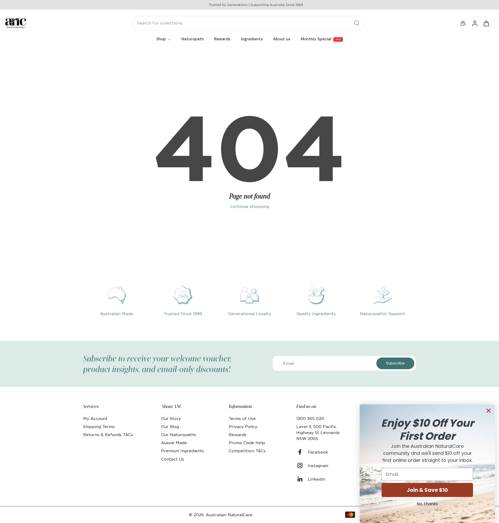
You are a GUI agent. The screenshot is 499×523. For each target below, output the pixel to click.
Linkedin (316, 479)
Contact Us (172, 459)
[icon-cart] (486, 23)
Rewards (237, 434)
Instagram (318, 465)
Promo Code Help (247, 443)
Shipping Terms (99, 426)
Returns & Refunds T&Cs (108, 434)
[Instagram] (302, 465)
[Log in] (474, 23)
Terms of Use (242, 418)
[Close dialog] (488, 410)
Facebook (318, 452)
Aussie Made (174, 443)
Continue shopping (249, 206)
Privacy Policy (243, 426)
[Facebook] (302, 452)
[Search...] (356, 23)
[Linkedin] (302, 479)
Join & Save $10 (427, 490)
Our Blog (170, 426)
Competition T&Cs (247, 451)
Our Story (171, 418)
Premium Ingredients (182, 451)
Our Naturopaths (178, 434)
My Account (95, 418)
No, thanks (427, 504)
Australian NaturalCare (229, 515)
